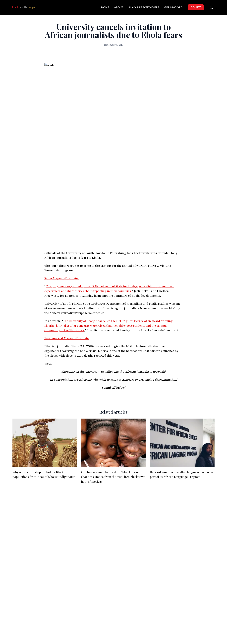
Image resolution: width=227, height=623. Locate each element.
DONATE (195, 7)
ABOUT (118, 7)
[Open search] (211, 7)
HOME (105, 7)
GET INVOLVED (173, 7)
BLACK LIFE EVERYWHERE (143, 7)
